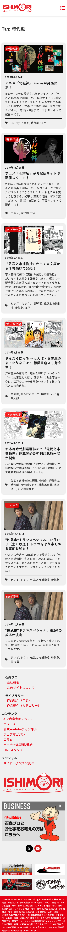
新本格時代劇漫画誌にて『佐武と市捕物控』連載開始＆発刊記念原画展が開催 (32, 453)
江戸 (43, 123)
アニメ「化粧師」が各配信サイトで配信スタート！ (32, 175)
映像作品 (12, 48)
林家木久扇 (45, 485)
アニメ (25, 123)
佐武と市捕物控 (20, 480)
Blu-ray (15, 123)
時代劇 (35, 123)
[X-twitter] (29, 848)
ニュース (12, 505)
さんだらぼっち (30, 394)
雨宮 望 (15, 661)
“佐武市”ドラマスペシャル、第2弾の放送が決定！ (33, 632)
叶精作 (42, 480)
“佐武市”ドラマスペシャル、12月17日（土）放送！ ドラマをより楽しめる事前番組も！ (33, 544)
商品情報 (12, 596)
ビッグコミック (20, 303)
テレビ (15, 579)
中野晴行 (36, 303)
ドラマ (24, 579)
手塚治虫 (53, 480)
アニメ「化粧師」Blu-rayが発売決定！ (31, 85)
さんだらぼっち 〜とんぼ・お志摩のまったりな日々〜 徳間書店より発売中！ (33, 363)
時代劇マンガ (28, 485)
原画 (34, 480)
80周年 (15, 394)
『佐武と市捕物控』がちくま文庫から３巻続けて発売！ (32, 266)
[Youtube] (38, 848)
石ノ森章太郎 (26, 489)
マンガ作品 (13, 229)
